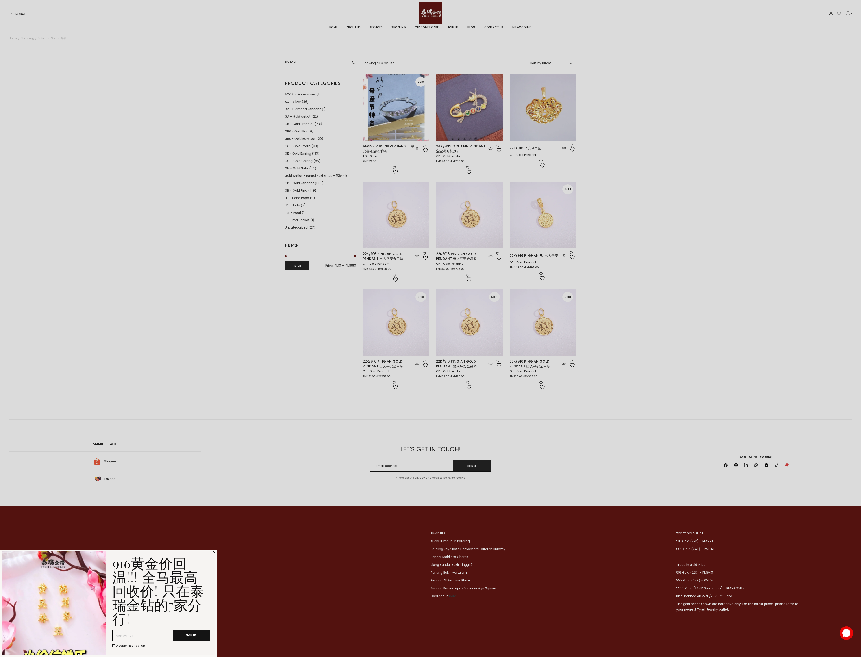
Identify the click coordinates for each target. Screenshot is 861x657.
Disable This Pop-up (130, 645)
